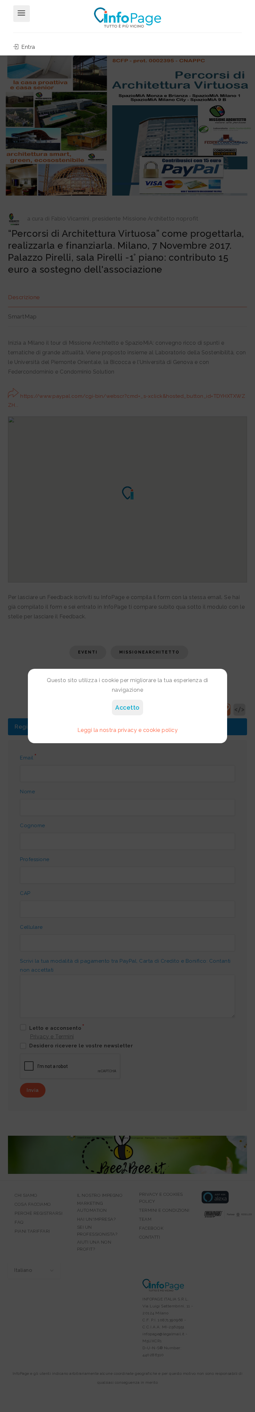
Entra (27, 47)
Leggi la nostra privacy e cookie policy (127, 730)
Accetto (127, 707)
